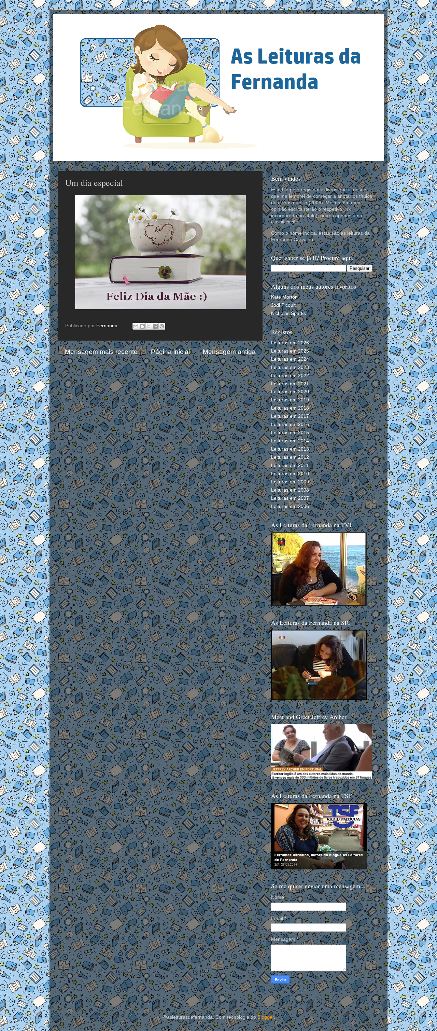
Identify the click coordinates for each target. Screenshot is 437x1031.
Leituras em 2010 (290, 473)
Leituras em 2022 (290, 375)
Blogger (265, 1017)
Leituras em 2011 (290, 465)
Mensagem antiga (229, 351)
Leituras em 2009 (290, 481)
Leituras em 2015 (290, 432)
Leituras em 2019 (290, 399)
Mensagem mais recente (101, 351)
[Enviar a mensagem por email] (135, 326)
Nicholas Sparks (288, 313)
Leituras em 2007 (290, 498)
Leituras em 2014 (290, 440)
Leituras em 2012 (290, 457)
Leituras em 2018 (290, 408)
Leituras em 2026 (290, 342)
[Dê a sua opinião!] (142, 326)
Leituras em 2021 (290, 383)
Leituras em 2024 (290, 359)
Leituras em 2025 (290, 351)
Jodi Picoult (283, 305)
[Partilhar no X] (148, 326)
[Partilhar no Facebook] (155, 326)
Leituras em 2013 (290, 449)
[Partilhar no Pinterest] (161, 326)
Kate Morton (284, 297)
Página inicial (170, 351)
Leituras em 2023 (290, 367)
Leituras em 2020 (290, 391)
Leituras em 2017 (290, 416)
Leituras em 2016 (290, 424)
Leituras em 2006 (290, 506)
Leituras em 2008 (290, 490)
